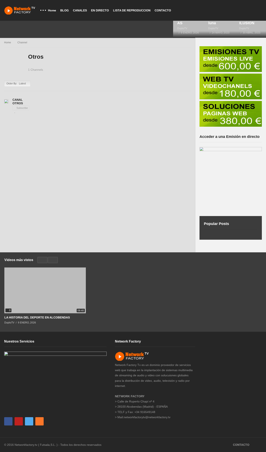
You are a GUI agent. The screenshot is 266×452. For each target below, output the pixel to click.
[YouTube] (19, 421)
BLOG (64, 10)
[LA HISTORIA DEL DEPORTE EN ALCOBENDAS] (188, 29)
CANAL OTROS (17, 101)
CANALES (80, 10)
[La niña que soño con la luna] (219, 29)
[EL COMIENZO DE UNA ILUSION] (250, 29)
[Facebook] (8, 421)
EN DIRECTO (100, 10)
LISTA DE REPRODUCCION (131, 10)
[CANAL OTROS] (6, 101)
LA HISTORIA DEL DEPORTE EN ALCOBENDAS (37, 317)
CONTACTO (163, 10)
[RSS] (39, 421)
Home (52, 10)
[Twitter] (29, 421)
